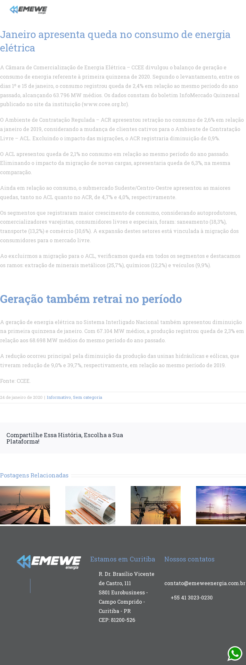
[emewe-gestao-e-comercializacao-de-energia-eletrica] (29, 8)
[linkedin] (228, 8)
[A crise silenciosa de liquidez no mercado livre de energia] (156, 504)
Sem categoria (87, 397)
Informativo (59, 397)
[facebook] (207, 8)
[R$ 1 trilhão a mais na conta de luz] (90, 504)
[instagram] (217, 8)
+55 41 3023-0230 (192, 597)
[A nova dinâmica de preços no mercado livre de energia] (25, 504)
